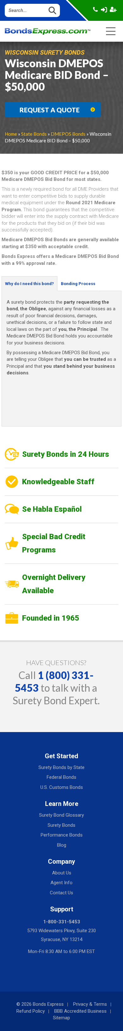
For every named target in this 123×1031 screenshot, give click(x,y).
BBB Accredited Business (80, 1011)
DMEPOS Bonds (68, 134)
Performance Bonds (62, 835)
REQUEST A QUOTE (49, 110)
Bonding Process (78, 283)
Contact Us (61, 893)
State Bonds (34, 134)
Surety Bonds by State (61, 767)
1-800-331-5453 (61, 922)
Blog (61, 845)
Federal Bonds (61, 777)
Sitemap (61, 1018)
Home (11, 134)
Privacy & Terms (90, 1004)
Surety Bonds (61, 825)
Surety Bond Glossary (61, 815)
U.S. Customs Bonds (61, 787)
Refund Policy (30, 1011)
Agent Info (61, 882)
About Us (61, 873)
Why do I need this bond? (29, 283)
